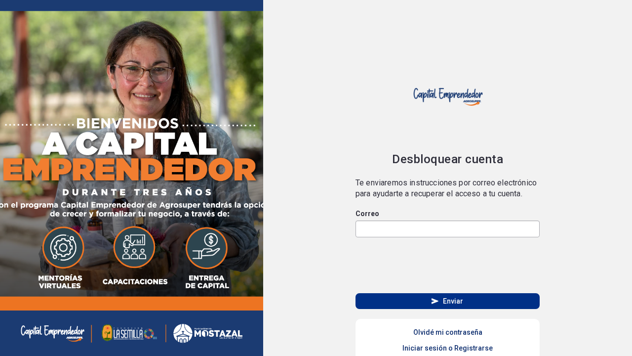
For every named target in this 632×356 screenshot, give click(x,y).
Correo (367, 214)
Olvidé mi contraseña (447, 332)
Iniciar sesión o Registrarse (447, 348)
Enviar (446, 301)
